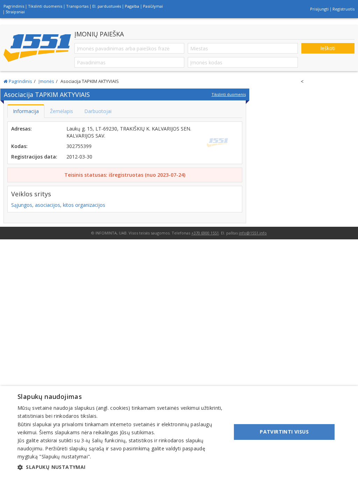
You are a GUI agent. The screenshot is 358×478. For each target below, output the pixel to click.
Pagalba (132, 6)
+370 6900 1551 (205, 233)
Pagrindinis (13, 6)
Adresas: (21, 128)
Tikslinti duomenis (45, 6)
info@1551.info (253, 233)
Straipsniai (15, 11)
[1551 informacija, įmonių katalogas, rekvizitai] (37, 48)
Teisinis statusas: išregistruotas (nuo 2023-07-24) (124, 174)
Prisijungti (319, 9)
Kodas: (19, 146)
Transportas (77, 6)
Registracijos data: (34, 156)
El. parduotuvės (106, 6)
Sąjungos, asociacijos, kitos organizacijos (58, 205)
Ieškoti (327, 48)
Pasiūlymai (153, 6)
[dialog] (179, 432)
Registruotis (343, 9)
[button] (121, 467)
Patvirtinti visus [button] (284, 431)
